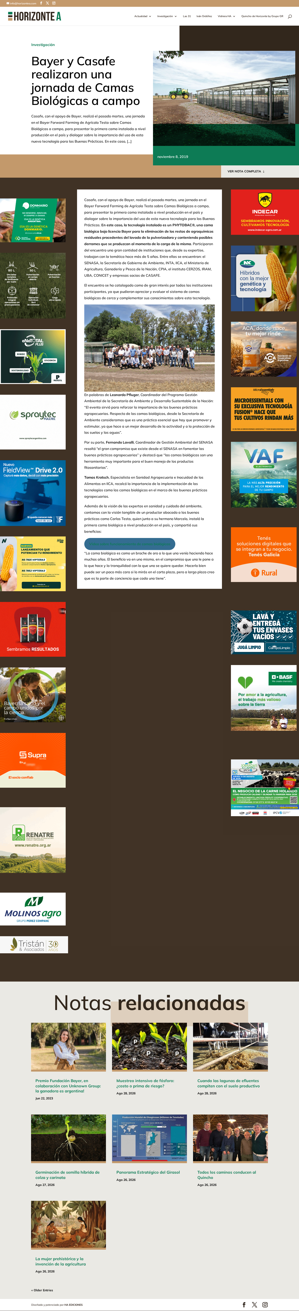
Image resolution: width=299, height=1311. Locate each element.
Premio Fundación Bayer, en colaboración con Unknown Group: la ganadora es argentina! (68, 1085)
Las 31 (187, 16)
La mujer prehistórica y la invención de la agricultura (60, 1261)
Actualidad (140, 16)
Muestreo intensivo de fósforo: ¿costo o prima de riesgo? (145, 1083)
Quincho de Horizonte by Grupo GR (262, 16)
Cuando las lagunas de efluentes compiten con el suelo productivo (228, 1083)
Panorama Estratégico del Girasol (148, 1172)
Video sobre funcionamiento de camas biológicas (129, 544)
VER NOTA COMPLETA (244, 171)
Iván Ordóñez (204, 16)
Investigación (165, 16)
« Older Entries (42, 1290)
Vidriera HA (224, 16)
